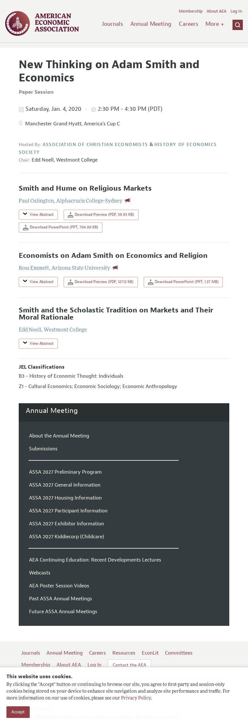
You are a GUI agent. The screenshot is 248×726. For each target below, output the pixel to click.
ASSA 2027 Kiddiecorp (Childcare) (66, 536)
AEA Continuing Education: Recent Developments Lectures (95, 560)
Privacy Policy (136, 698)
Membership (191, 11)
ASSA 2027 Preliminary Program (65, 472)
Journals (112, 23)
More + (214, 23)
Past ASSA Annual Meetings (60, 598)
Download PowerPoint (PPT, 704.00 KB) (63, 227)
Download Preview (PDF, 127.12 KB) (103, 281)
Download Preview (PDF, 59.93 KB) (104, 214)
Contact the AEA (129, 665)
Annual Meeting (150, 23)
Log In (236, 11)
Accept (18, 712)
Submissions (43, 449)
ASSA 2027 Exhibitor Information (66, 524)
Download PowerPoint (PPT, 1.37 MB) (186, 281)
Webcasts (39, 573)
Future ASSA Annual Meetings (63, 611)
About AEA (216, 11)
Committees (178, 653)
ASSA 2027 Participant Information (68, 511)
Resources (123, 653)
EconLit (150, 653)
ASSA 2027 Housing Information (65, 498)
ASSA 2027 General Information (64, 485)
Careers (188, 23)
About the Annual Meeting (59, 436)
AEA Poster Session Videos (59, 586)
